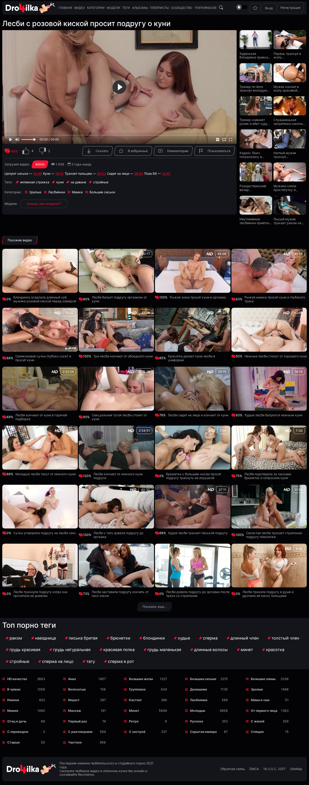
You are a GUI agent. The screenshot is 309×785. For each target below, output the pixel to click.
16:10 (59, 173)
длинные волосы (211, 649)
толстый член (285, 638)
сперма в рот (121, 661)
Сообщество (181, 8)
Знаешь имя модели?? (43, 204)
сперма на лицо (58, 661)
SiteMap (296, 769)
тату (90, 661)
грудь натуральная (71, 649)
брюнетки (120, 638)
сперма (210, 638)
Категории (96, 8)
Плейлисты (159, 8)
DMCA (254, 769)
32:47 (166, 173)
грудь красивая (25, 649)
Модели (113, 8)
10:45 (37, 173)
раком (16, 638)
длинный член (245, 638)
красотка (275, 649)
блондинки (154, 638)
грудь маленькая (164, 649)
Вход (269, 8)
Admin (40, 164)
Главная (65, 8)
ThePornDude (206, 8)
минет (247, 649)
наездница (45, 638)
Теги (126, 8)
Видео (79, 8)
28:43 (138, 173)
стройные (19, 661)
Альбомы (140, 8)
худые (184, 638)
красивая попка (119, 649)
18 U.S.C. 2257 (274, 769)
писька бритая (83, 638)
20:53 (101, 173)
